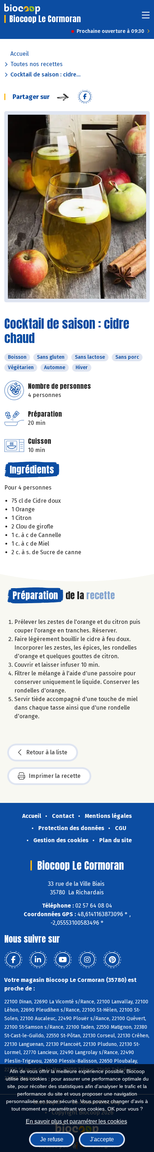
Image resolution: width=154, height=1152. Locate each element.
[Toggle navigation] (146, 17)
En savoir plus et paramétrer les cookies (76, 1121)
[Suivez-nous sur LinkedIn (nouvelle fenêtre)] (38, 960)
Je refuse (51, 1139)
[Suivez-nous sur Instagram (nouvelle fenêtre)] (87, 960)
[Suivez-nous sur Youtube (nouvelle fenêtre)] (63, 960)
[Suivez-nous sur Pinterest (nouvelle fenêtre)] (112, 960)
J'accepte (102, 1139)
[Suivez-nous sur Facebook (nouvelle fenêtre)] (13, 960)
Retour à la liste (46, 752)
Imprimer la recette (55, 776)
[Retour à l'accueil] (22, 9)
